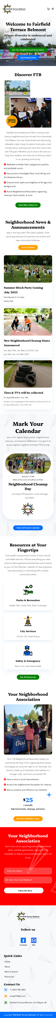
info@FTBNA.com (18, 996)
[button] (52, 8)
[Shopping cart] (48, 9)
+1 (11, 990)
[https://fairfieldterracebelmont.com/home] (14, 9)
